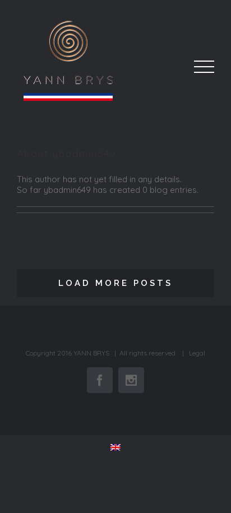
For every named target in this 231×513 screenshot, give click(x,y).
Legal (197, 353)
